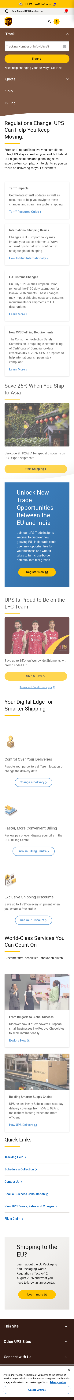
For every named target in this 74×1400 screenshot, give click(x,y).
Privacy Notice (58, 1382)
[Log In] (57, 22)
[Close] (69, 1370)
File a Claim (12, 1218)
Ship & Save (34, 676)
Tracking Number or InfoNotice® (28, 46)
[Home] (9, 22)
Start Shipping (34, 469)
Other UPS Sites (17, 1341)
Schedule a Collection (19, 1169)
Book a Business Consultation (25, 1194)
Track (35, 59)
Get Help (56, 68)
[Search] (50, 21)
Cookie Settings (37, 1389)
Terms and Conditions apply (36, 687)
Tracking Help (14, 1157)
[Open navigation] (65, 21)
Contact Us (12, 1181)
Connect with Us (17, 1357)
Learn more (35, 1294)
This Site (11, 1326)
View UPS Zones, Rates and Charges (29, 1206)
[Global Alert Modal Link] (54, 4)
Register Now (35, 572)
